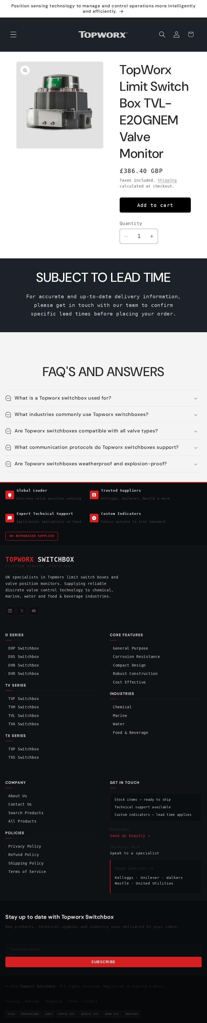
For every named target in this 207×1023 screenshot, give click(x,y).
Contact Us (20, 804)
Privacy (12, 1001)
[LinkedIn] (10, 610)
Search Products (26, 813)
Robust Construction (135, 673)
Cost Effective (129, 682)
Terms (72, 1001)
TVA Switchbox (23, 724)
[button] (13, 34)
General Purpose (130, 648)
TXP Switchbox (23, 749)
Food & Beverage (130, 732)
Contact (90, 1001)
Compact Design (129, 665)
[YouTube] (33, 610)
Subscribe (103, 962)
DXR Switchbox (23, 665)
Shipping (167, 180)
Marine (120, 715)
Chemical (122, 707)
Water (119, 724)
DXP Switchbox (23, 648)
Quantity (131, 223)
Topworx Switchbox (37, 986)
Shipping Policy (26, 863)
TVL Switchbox (23, 715)
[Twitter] (21, 610)
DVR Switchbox (23, 673)
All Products (22, 821)
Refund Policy (23, 854)
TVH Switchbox (23, 707)
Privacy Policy (24, 846)
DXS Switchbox (23, 656)
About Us (17, 796)
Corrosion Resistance (136, 656)
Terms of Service (27, 871)
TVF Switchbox (23, 698)
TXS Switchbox (23, 757)
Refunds (32, 1001)
